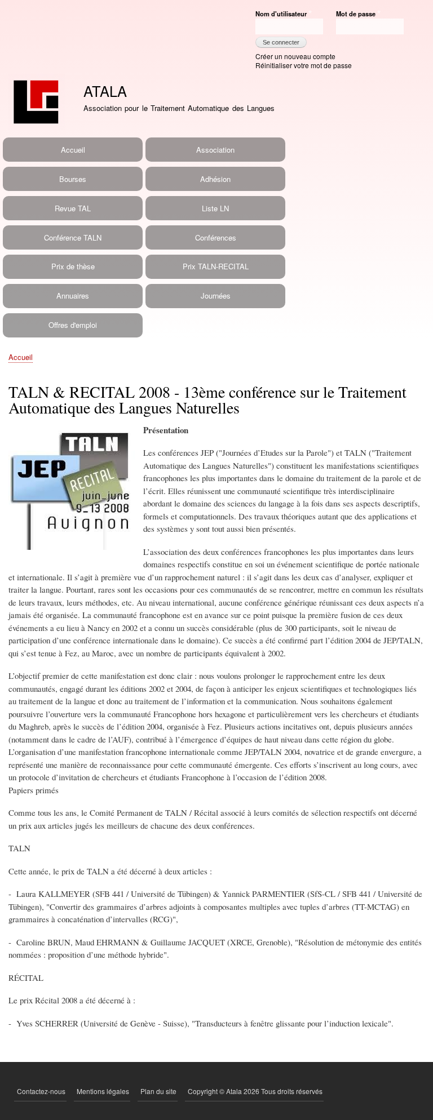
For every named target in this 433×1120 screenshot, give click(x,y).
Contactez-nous (41, 1091)
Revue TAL (73, 208)
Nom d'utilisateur (281, 13)
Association (215, 149)
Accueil (73, 149)
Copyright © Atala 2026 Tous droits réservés (255, 1091)
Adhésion (215, 179)
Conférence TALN (72, 237)
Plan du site (158, 1091)
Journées (216, 295)
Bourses (72, 179)
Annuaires (72, 295)
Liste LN (215, 208)
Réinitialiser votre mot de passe (303, 65)
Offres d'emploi (72, 324)
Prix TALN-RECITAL (216, 266)
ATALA (105, 91)
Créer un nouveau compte (295, 56)
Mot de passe (355, 13)
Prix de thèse (73, 266)
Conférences (215, 237)
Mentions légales (103, 1091)
